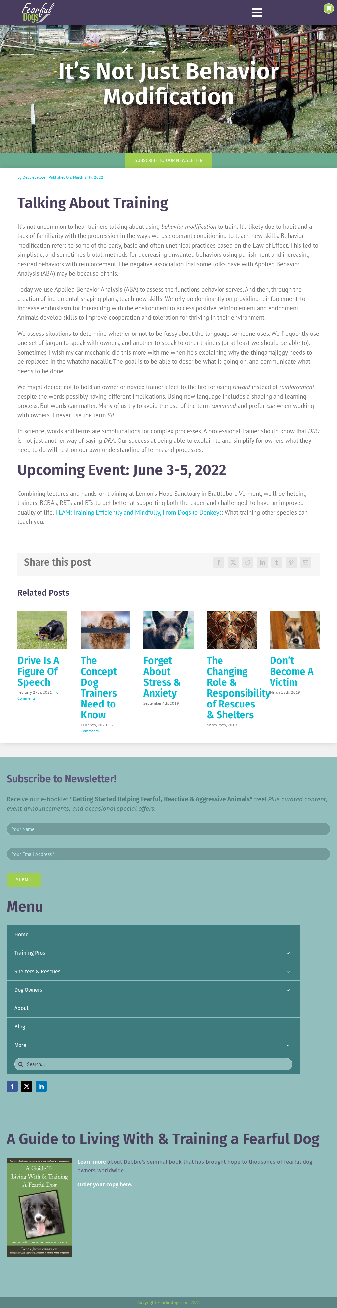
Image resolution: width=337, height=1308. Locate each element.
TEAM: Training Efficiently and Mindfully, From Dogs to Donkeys (138, 512)
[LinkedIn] (262, 562)
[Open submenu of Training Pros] (288, 953)
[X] (233, 562)
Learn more (91, 1162)
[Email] (305, 562)
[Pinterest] (291, 562)
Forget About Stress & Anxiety (162, 677)
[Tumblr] (277, 562)
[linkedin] (41, 1086)
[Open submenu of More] (288, 1045)
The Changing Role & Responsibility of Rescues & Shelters (238, 688)
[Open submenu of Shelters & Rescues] (288, 971)
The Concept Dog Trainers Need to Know (99, 688)
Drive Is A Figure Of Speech (38, 671)
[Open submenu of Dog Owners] (288, 990)
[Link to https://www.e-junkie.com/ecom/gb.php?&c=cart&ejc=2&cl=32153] (329, 8)
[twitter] (26, 1086)
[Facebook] (219, 562)
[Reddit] (248, 562)
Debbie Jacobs (34, 177)
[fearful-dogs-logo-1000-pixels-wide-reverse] (38, 5)
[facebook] (12, 1086)
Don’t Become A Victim (292, 671)
